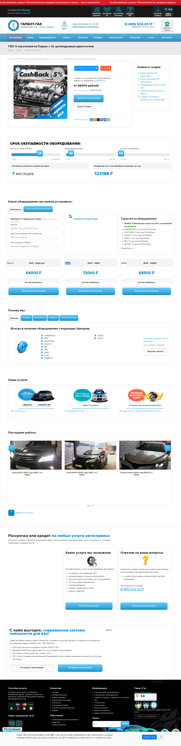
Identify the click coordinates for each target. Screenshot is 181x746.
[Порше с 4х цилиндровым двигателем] (40, 92)
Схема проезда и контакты (86, 27)
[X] (98, 119)
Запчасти (83, 37)
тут (133, 248)
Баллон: (14, 224)
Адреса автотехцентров (104, 713)
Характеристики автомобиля (38, 208)
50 (71, 153)
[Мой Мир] (91, 119)
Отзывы (98, 37)
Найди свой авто (59, 697)
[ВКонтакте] (105, 119)
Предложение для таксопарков (65, 720)
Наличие (14, 318)
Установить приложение (31, 667)
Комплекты (15, 209)
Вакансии (56, 722)
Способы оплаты (68, 317)
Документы (40, 317)
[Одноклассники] (94, 119)
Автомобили (15, 37)
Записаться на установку (33, 291)
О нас (151, 37)
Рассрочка (56, 703)
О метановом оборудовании (106, 695)
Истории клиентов (59, 695)
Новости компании (101, 710)
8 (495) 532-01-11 (138, 24)
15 (40, 153)
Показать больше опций (85, 219)
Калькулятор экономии (61, 700)
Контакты (167, 37)
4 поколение (99, 703)
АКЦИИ (55, 710)
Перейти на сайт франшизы (147, 716)
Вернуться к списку (24, 512)
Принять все (149, 737)
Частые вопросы (101, 708)
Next (64, 91)
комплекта (100, 80)
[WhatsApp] (108, 119)
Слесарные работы (60, 705)
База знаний (116, 37)
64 (121, 153)
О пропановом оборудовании (106, 692)
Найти (125, 723)
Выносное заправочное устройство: (26, 233)
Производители (48, 37)
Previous (17, 91)
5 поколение (99, 705)
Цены (30, 37)
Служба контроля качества (63, 708)
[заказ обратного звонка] (167, 25)
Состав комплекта (33, 282)
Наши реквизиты (59, 725)
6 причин (26, 317)
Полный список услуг (89, 605)
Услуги (67, 37)
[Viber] (101, 119)
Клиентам (135, 37)
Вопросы (53, 317)
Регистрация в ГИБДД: (21, 242)
